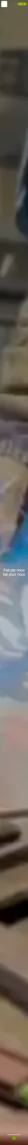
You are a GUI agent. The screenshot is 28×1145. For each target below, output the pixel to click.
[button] (22, 4)
